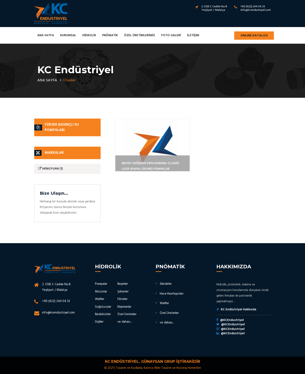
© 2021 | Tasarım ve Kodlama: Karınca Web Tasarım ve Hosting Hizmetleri (152, 367)
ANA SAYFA (45, 35)
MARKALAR (54, 153)
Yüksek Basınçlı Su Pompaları (62, 127)
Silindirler (166, 283)
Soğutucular (103, 306)
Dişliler (99, 321)
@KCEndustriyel (232, 320)
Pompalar (101, 283)
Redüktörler (103, 314)
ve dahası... (124, 321)
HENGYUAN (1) (52, 168)
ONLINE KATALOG (254, 35)
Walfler (99, 299)
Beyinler (122, 283)
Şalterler (123, 291)
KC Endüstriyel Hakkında (238, 309)
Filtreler (122, 299)
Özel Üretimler (127, 314)
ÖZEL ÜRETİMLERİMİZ (139, 35)
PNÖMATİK (110, 35)
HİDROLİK (89, 35)
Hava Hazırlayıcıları (171, 293)
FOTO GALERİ (171, 35)
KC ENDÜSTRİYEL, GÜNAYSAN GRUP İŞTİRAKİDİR (152, 361)
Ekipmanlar (124, 306)
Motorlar (101, 291)
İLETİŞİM (193, 35)
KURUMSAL (68, 35)
